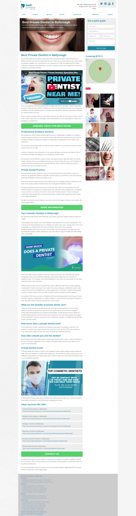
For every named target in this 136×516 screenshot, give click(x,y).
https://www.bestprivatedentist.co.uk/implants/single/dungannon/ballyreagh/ (46, 418)
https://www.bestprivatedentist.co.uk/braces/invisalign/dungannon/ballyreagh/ (47, 426)
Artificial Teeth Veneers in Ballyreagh (33, 504)
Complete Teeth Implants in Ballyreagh (34, 488)
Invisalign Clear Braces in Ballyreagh (33, 496)
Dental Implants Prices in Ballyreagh (33, 492)
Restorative (77, 14)
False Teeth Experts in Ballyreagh (33, 510)
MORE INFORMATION (52, 207)
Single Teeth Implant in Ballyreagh (33, 486)
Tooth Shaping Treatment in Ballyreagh (34, 498)
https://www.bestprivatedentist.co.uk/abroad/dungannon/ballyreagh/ (44, 448)
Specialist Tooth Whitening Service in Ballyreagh (37, 482)
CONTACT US (52, 454)
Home (23, 14)
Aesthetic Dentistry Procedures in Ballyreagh (36, 480)
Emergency (95, 14)
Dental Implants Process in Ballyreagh (34, 490)
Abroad (110, 14)
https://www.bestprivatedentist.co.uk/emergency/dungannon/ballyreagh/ (45, 441)
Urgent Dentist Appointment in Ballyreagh (34, 512)
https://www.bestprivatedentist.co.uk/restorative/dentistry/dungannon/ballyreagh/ (48, 433)
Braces (62, 14)
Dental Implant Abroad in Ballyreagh (32, 514)
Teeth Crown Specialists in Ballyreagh (34, 506)
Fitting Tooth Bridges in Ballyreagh (33, 508)
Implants (49, 14)
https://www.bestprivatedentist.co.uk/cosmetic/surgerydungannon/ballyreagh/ (47, 411)
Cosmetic (35, 14)
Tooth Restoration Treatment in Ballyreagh (35, 502)
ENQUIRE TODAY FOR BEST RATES (52, 126)
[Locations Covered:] (20, 1)
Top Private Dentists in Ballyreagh (31, 476)
